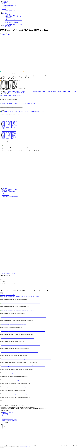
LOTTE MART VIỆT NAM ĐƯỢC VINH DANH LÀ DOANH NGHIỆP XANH (12, 341)
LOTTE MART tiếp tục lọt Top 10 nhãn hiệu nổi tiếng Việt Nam (11, 327)
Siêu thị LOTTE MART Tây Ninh (9, 137)
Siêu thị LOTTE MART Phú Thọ (8, 122)
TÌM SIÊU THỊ (5, 188)
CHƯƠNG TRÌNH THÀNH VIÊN (9, 5)
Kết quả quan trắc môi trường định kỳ (9, 419)
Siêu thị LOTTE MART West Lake (9, 136)
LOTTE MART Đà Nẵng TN (33, 91)
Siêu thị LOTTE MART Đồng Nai (9, 126)
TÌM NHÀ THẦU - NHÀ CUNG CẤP (10, 196)
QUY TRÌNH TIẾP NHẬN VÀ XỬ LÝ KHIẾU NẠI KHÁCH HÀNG (12, 22)
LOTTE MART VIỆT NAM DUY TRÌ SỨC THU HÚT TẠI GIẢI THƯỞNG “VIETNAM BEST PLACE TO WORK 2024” (18, 362)
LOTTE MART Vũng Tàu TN (18, 92)
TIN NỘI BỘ (7, 11)
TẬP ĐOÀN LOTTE (9, 14)
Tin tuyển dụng (5, 413)
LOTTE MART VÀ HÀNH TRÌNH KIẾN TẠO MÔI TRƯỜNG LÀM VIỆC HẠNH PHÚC (13, 355)
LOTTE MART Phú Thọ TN (6, 92)
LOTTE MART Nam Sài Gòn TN (57, 91)
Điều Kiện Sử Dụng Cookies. (24, 446)
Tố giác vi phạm (5, 418)
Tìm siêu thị (4, 415)
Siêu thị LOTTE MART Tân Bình (9, 123)
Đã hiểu (1, 447)
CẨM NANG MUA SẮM (7, 6)
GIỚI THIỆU (5, 13)
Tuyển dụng (4, 2)
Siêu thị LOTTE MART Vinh (8, 134)
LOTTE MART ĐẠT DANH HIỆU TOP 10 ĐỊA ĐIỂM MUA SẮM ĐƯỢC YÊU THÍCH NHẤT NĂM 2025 (16, 334)
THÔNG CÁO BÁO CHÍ (10, 10)
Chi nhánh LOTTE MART (10, 91)
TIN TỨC (4, 9)
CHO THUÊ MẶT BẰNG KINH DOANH (13, 24)
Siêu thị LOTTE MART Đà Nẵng (9, 133)
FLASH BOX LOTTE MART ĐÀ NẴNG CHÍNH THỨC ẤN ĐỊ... (11, 107)
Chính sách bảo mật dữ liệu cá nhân (9, 3)
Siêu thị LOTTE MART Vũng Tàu (9, 127)
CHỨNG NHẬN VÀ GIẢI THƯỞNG (7, 295)
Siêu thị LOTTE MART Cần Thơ (8, 132)
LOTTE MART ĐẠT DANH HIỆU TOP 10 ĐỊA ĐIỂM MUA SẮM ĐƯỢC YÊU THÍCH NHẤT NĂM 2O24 (16, 369)
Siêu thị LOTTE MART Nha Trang (9, 128)
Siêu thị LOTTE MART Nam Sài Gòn (9, 121)
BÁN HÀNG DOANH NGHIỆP (11, 15)
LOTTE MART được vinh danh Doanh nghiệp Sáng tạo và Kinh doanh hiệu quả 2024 (15, 383)
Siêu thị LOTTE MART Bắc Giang (9, 138)
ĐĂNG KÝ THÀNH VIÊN (7, 190)
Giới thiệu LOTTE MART (7, 412)
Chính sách (4, 416)
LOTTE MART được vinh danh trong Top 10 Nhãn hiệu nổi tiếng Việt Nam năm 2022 (15, 397)
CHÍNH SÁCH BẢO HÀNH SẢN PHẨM (13, 20)
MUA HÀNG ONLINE (7, 192)
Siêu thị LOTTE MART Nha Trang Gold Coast (11, 130)
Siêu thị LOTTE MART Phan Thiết (9, 131)
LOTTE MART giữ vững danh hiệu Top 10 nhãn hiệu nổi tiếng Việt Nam (12, 390)
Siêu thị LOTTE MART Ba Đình (8, 135)
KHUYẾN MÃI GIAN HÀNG (8, 7)
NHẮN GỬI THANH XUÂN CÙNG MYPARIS (8, 99)
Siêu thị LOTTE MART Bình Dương (9, 125)
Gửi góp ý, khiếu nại (6, 414)
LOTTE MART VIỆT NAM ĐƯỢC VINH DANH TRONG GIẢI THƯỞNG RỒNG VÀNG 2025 (14, 348)
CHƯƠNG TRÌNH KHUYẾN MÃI (9, 189)
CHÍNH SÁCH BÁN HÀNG (11, 18)
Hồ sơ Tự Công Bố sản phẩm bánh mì (9, 420)
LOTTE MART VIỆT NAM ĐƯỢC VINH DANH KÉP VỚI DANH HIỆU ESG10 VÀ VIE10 (14, 299)
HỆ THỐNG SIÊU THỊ (7, 25)
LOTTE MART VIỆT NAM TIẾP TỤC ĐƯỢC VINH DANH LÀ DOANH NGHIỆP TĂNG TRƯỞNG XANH (16, 320)
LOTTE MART (8, 17)
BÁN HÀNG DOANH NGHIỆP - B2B (10, 194)
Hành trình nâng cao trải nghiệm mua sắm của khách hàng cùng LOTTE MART (14, 376)
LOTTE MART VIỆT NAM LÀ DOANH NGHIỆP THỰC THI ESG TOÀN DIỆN (12, 313)
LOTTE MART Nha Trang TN (70, 91)
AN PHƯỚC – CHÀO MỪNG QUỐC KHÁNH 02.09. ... (10, 114)
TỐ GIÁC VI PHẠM (6, 26)
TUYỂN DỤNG (5, 12)
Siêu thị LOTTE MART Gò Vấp (8, 124)
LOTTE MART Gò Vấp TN (45, 91)
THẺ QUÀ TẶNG (8, 23)
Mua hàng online (5, 1)
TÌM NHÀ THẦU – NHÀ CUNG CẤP (13, 16)
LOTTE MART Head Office (8, 139)
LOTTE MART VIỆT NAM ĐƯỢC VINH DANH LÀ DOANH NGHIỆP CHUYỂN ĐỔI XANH (14, 306)
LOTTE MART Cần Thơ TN (22, 91)
